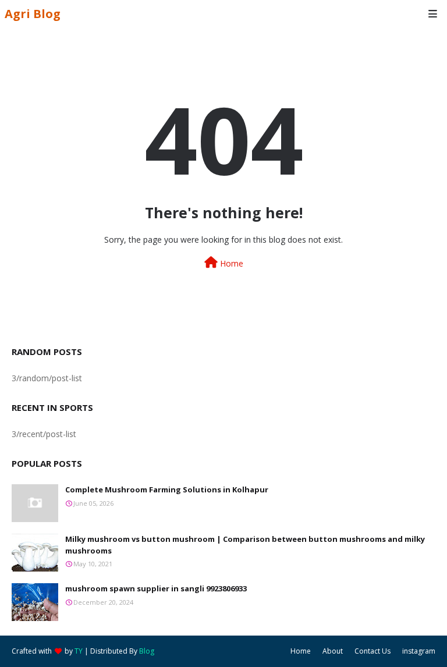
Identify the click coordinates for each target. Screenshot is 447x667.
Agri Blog (33, 14)
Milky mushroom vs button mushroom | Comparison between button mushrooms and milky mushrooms (245, 545)
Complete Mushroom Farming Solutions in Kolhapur (166, 489)
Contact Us (372, 651)
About (332, 651)
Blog (146, 651)
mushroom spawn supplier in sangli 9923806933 (156, 588)
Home (230, 263)
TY (78, 651)
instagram (418, 651)
